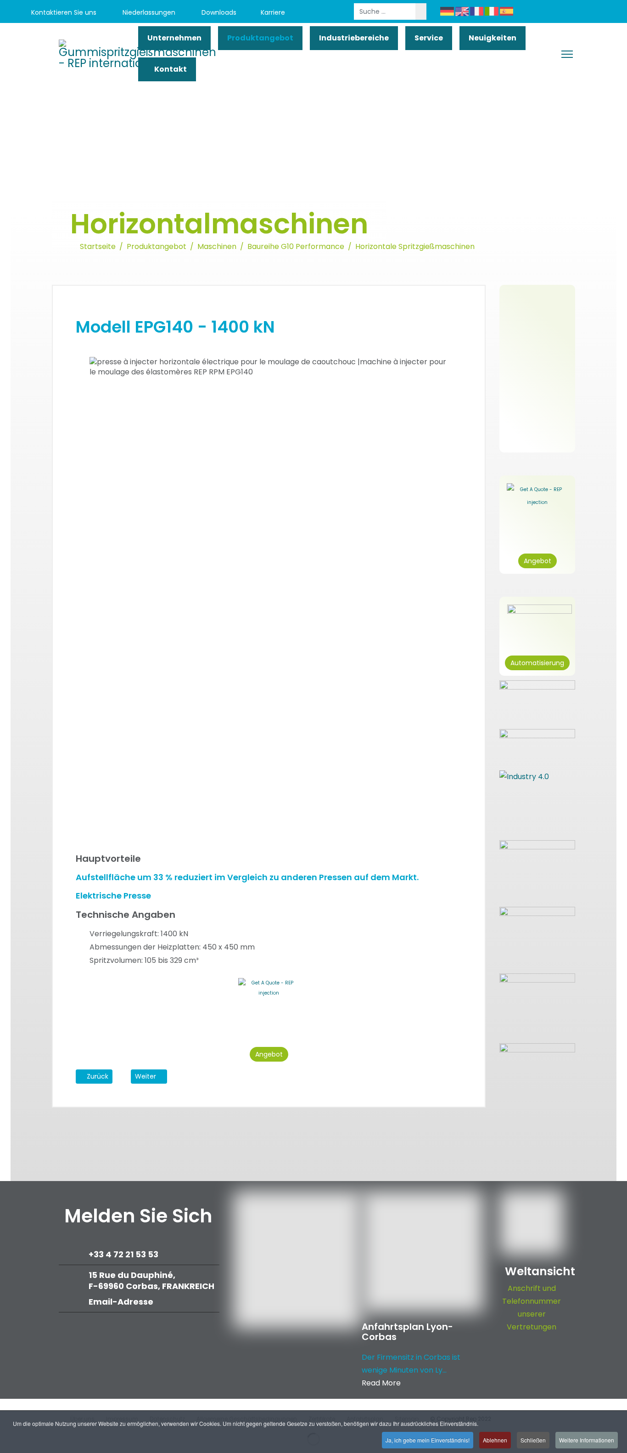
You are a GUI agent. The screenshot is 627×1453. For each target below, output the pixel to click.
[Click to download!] (537, 1063)
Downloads (218, 12)
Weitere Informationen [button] (586, 1440)
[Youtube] (539, 12)
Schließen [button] (533, 1440)
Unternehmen (174, 38)
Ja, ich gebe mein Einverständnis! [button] (428, 1440)
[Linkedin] (560, 12)
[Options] (537, 745)
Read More (381, 1383)
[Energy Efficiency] (537, 935)
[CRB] (537, 869)
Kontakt (170, 69)
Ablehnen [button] (495, 1440)
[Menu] (567, 54)
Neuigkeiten (492, 38)
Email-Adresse (121, 1301)
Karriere (273, 12)
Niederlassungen (148, 12)
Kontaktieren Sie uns (62, 12)
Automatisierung (537, 662)
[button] (454, 1092)
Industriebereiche (354, 38)
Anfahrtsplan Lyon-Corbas (407, 1331)
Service (428, 38)
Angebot (269, 1054)
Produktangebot (260, 38)
